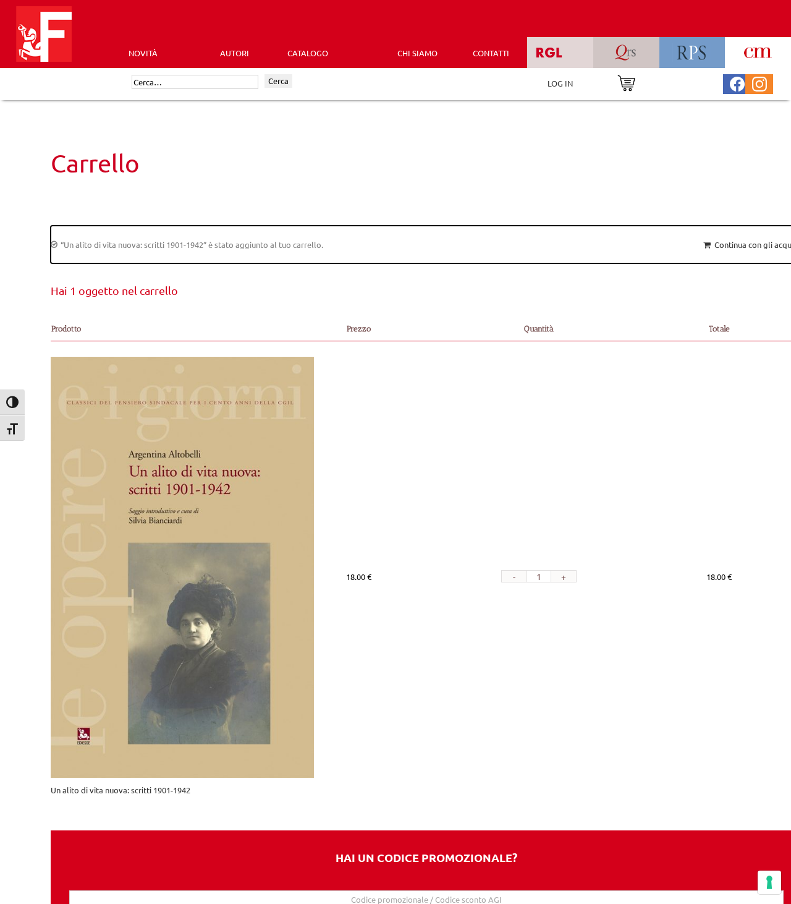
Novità (143, 53)
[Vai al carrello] (626, 82)
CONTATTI (491, 53)
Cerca (278, 80)
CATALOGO (307, 53)
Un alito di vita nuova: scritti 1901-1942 (120, 790)
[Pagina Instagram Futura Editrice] (759, 82)
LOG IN (560, 83)
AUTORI (234, 53)
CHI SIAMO (417, 53)
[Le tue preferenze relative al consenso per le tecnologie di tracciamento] (769, 882)
